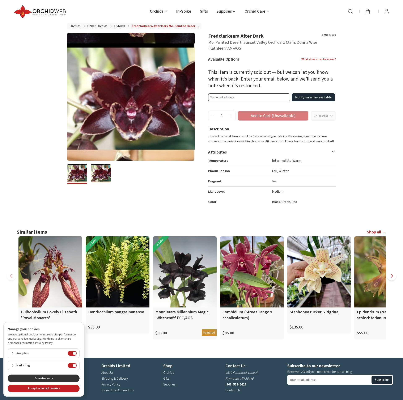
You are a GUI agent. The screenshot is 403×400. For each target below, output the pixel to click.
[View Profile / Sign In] (387, 11)
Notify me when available (313, 97)
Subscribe (382, 379)
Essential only (44, 378)
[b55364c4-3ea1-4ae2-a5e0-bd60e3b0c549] (101, 174)
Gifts (204, 11)
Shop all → (376, 232)
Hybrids (119, 26)
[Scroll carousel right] (391, 276)
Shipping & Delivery (114, 378)
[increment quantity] (231, 116)
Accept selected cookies (44, 388)
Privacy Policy (110, 384)
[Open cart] (369, 11)
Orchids (75, 26)
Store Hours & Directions (117, 390)
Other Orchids (97, 26)
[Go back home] (40, 11)
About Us (107, 372)
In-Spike (183, 11)
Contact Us (232, 390)
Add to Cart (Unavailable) (273, 116)
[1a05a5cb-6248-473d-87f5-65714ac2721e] (77, 174)
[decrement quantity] (212, 116)
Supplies (169, 384)
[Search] (350, 11)
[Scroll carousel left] (11, 276)
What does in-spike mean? (318, 59)
